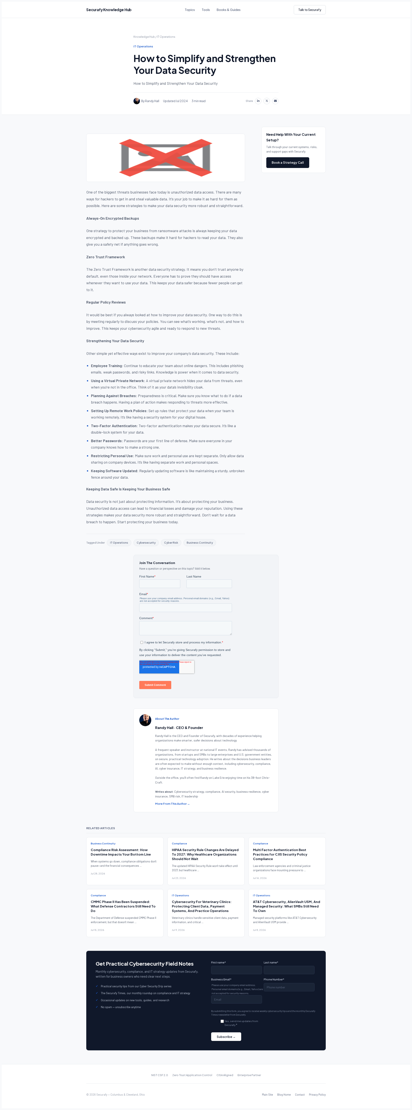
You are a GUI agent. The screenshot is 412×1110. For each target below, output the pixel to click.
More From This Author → (172, 803)
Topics (190, 10)
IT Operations (166, 36)
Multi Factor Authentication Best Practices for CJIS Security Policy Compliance (280, 854)
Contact (300, 1094)
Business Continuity (200, 542)
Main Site (267, 1094)
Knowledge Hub (144, 36)
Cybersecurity (146, 542)
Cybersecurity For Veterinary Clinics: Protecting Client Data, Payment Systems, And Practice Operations (202, 906)
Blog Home (284, 1094)
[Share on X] (267, 101)
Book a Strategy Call (288, 162)
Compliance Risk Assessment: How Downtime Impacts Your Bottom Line (121, 852)
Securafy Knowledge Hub (109, 9)
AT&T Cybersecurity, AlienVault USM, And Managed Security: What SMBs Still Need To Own (286, 906)
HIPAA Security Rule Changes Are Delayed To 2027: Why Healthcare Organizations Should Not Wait (205, 854)
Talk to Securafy (309, 10)
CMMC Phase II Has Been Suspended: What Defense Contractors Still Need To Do (123, 906)
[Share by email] (275, 101)
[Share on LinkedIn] (258, 101)
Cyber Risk (171, 542)
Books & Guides (229, 10)
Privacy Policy (317, 1094)
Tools (206, 10)
